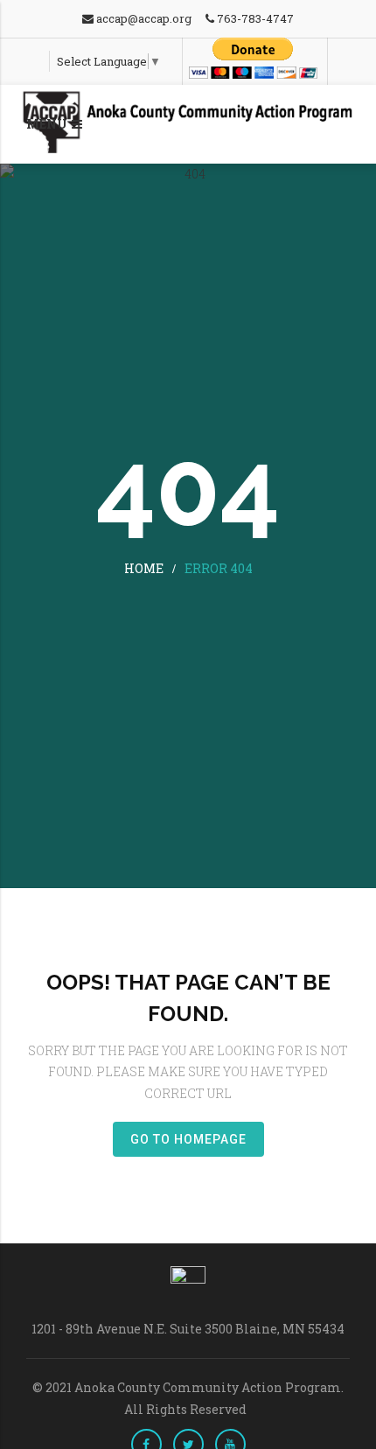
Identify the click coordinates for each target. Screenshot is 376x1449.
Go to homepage (188, 1139)
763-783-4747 (254, 18)
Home (144, 568)
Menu (46, 124)
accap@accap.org (142, 18)
